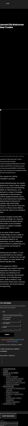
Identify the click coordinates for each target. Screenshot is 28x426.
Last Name (6, 323)
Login (7, 3)
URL (4, 312)
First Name (6, 319)
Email (5, 327)
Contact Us (12, 355)
